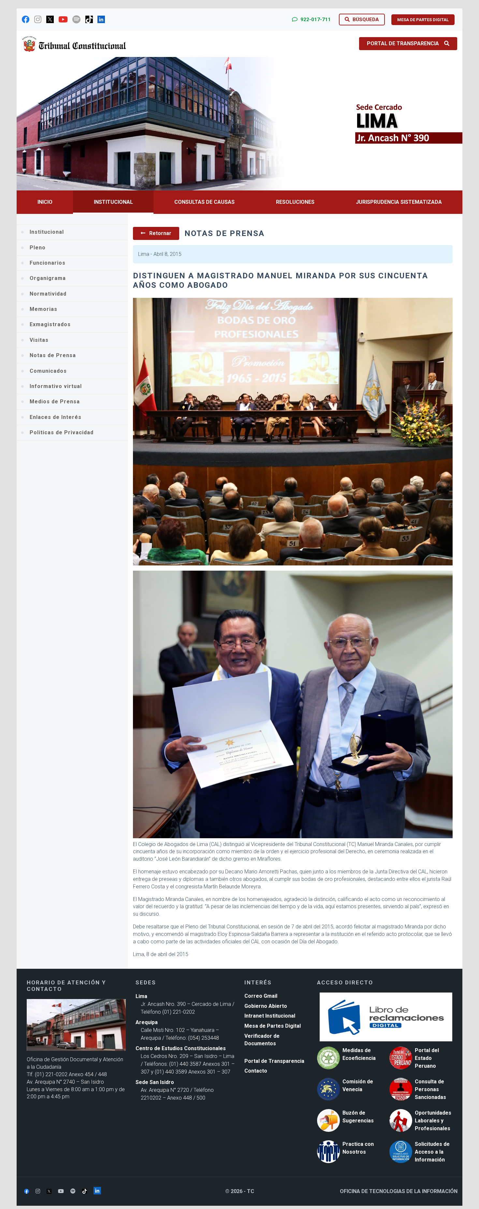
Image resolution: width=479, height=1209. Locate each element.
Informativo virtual (56, 386)
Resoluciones (295, 202)
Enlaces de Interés (55, 417)
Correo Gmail (260, 996)
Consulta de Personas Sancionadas (430, 1089)
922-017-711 (315, 19)
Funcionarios (47, 263)
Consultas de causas (204, 202)
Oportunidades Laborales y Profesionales (433, 1121)
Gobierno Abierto (265, 1006)
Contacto (255, 1071)
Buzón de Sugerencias (358, 1117)
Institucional (113, 202)
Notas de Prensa (53, 355)
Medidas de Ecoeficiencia (359, 1054)
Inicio (44, 202)
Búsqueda (365, 19)
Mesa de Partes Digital (272, 1026)
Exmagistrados (50, 324)
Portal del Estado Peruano (427, 1058)
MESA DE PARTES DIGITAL (423, 19)
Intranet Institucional (269, 1016)
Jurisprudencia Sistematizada (399, 202)
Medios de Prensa (55, 401)
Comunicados (48, 371)
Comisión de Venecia (357, 1085)
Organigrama (48, 278)
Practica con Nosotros (358, 1148)
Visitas (39, 340)
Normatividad (48, 294)
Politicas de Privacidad (62, 432)
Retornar (159, 233)
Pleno (38, 247)
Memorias (43, 309)
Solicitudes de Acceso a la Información (432, 1152)
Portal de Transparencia (403, 43)
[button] (50, 123)
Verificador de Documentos (262, 1040)
